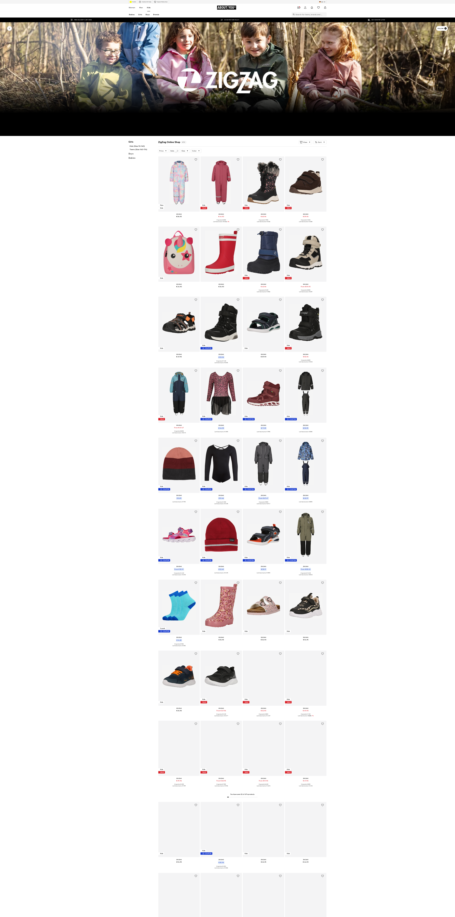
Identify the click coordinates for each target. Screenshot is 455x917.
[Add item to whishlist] (195, 159)
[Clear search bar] (325, 14)
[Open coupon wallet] (298, 7)
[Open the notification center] (311, 8)
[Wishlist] (318, 7)
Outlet (134, 1)
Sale (172, 151)
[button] (305, 142)
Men (141, 8)
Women (132, 8)
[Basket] (325, 7)
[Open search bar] (293, 14)
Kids (148, 8)
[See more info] (179, 220)
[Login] (305, 7)
